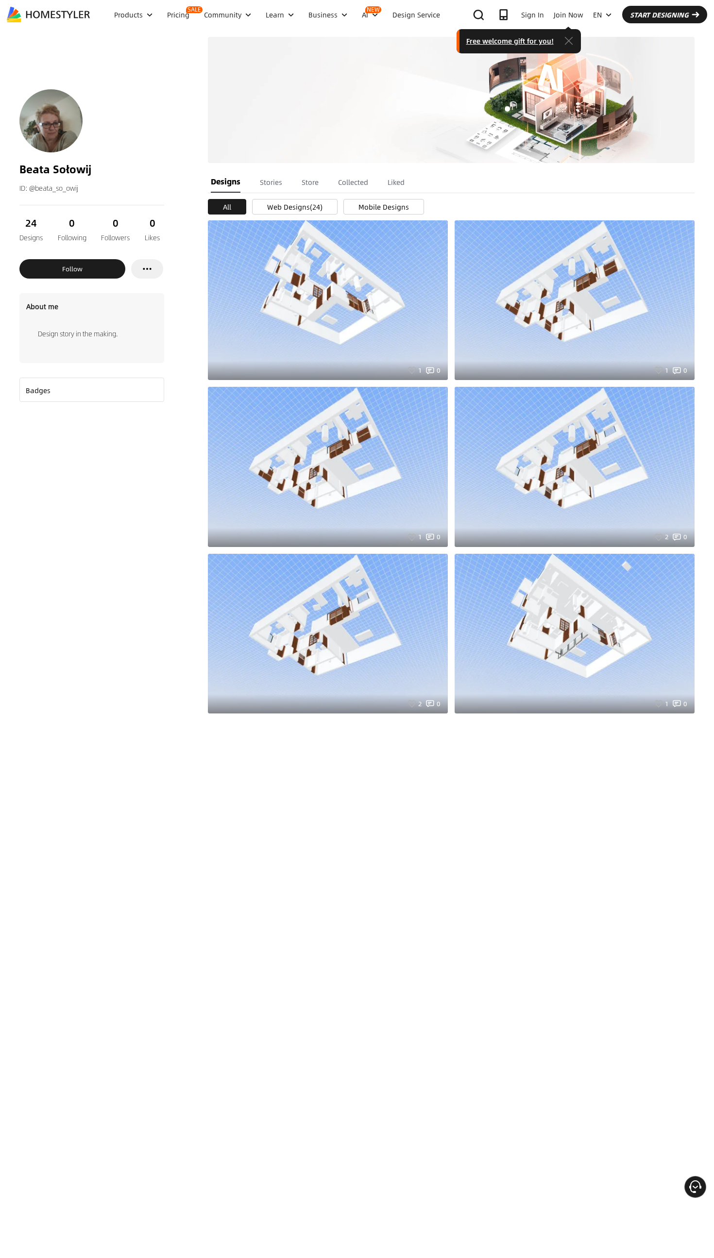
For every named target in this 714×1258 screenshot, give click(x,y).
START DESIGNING (659, 14)
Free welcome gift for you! (510, 41)
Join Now (568, 14)
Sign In (532, 14)
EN (597, 14)
